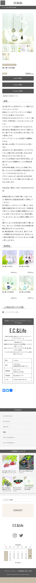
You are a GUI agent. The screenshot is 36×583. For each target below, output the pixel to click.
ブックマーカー (8, 416)
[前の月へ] (4, 544)
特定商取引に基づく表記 (25, 571)
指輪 (4, 432)
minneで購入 (18, 85)
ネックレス (6, 421)
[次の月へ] (31, 544)
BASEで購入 (18, 78)
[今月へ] (10, 543)
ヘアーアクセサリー (9, 443)
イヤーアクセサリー (9, 65)
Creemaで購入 (18, 91)
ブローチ (6, 427)
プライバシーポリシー (10, 571)
